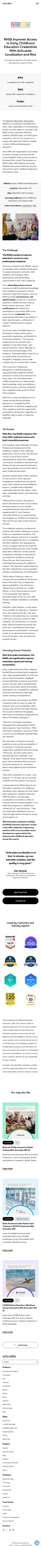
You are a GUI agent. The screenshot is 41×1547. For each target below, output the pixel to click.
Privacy (17, 1545)
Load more (22, 1345)
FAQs (4, 1412)
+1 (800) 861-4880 (9, 1424)
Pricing (5, 1435)
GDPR (4, 1513)
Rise (34, 205)
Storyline (6, 1382)
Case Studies (8, 1142)
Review (5, 1390)
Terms (11, 1545)
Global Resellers (8, 1432)
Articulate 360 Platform (11, 1371)
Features (5, 1401)
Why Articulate (7, 1408)
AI (17, 1142)
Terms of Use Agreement (11, 1517)
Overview (6, 1506)
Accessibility (7, 1490)
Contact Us (20, 901)
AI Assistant (6, 1375)
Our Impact (6, 1486)
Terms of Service (8, 1521)
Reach (5, 1393)
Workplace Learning (22, 1219)
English (6, 1362)
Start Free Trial (20, 892)
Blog (4, 1455)
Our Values (6, 1482)
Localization (26, 205)
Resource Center (8, 1452)
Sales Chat (6, 1421)
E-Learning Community (10, 1463)
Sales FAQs (6, 1439)
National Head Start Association (20, 121)
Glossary (5, 1459)
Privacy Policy (7, 1510)
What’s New (7, 1404)
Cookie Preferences (26, 1545)
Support (5, 1448)
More (4, 1397)
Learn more (8, 1168)
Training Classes (8, 1466)
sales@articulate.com (10, 1428)
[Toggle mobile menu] (37, 3)
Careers (5, 1494)
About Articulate (8, 1479)
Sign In (5, 1470)
